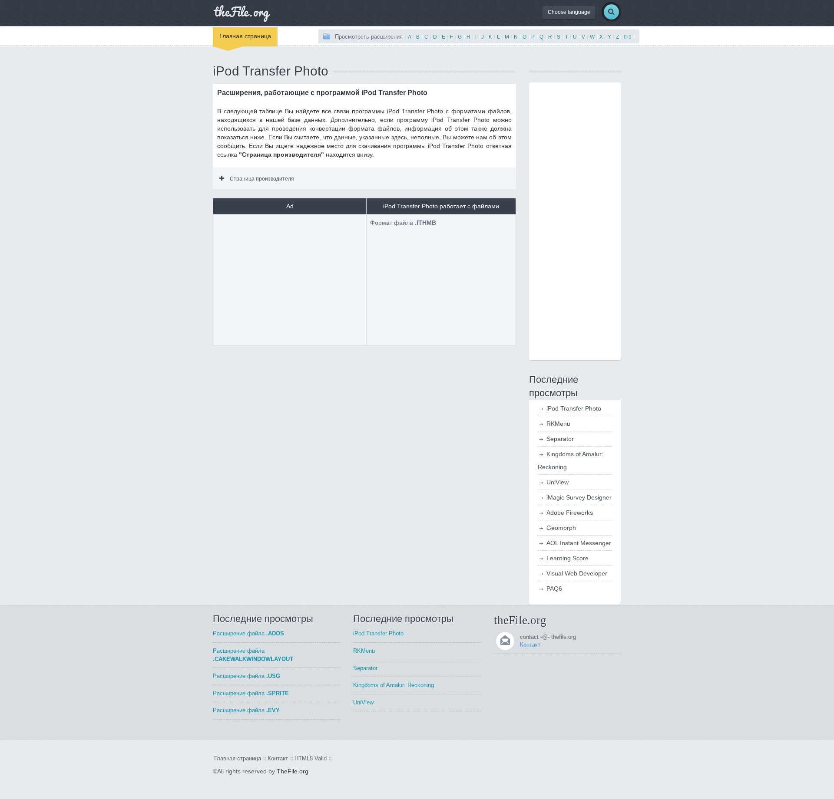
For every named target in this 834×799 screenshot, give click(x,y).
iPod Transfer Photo (573, 408)
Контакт (530, 644)
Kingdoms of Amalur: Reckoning (393, 685)
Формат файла (403, 222)
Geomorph (561, 527)
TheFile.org (292, 771)
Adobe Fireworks (569, 512)
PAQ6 (554, 588)
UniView (557, 482)
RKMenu (558, 423)
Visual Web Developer (576, 573)
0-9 (628, 37)
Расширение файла (248, 633)
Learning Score (567, 558)
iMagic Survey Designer (579, 497)
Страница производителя (262, 179)
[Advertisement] (290, 279)
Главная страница (245, 36)
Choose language (569, 12)
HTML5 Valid (311, 758)
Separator (560, 438)
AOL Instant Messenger (578, 542)
